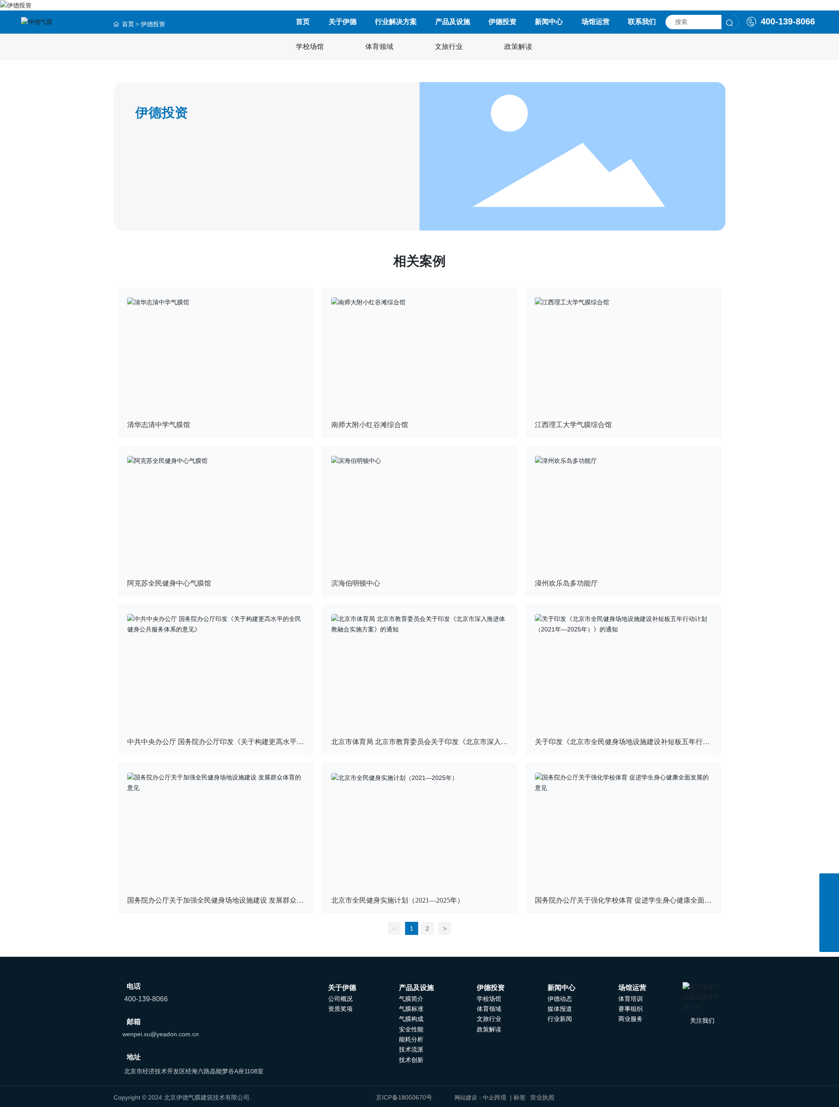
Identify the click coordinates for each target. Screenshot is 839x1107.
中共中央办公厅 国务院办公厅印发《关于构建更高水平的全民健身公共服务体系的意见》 (215, 745)
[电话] (829, 922)
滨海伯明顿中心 (355, 583)
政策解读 (518, 46)
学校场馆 (310, 46)
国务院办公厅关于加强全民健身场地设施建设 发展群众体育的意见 (215, 904)
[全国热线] (829, 883)
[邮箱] (829, 903)
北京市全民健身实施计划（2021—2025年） (397, 900)
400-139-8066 (786, 21)
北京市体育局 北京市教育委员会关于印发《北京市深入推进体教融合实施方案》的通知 (419, 745)
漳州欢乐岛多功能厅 (566, 583)
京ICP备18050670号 (404, 1097)
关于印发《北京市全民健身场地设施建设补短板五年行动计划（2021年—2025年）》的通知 (622, 745)
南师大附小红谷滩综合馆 (369, 424)
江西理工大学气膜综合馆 (573, 424)
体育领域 (379, 46)
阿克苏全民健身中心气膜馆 (169, 583)
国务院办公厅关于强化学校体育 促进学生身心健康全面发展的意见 (623, 904)
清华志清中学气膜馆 (158, 424)
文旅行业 (449, 46)
